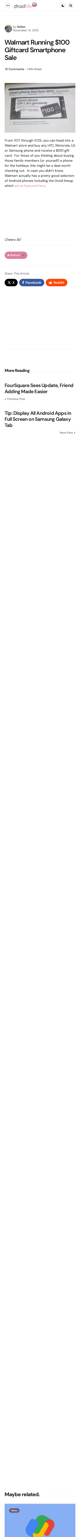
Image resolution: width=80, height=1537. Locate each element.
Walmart (17, 255)
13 (14, 69)
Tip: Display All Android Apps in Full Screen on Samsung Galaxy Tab (38, 419)
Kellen (21, 27)
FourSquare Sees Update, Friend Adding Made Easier (39, 388)
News (14, 1510)
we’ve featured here (30, 186)
